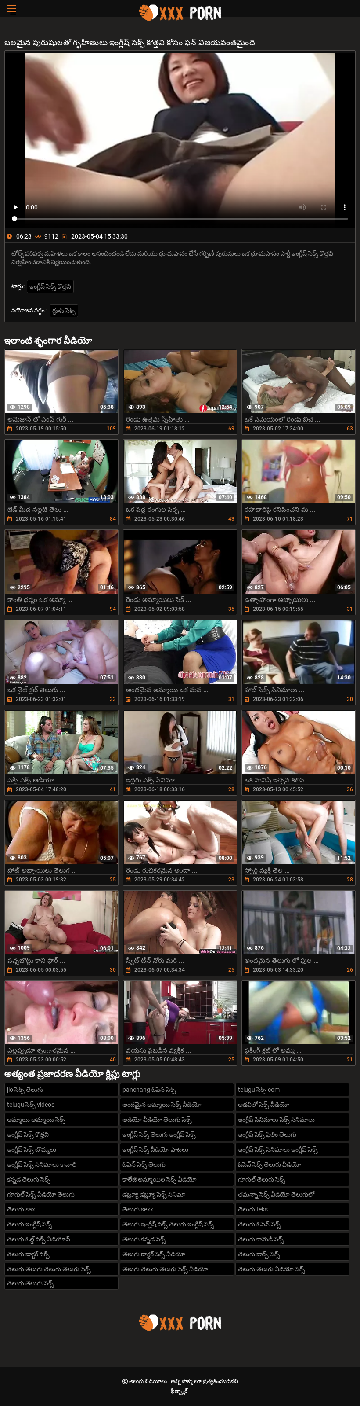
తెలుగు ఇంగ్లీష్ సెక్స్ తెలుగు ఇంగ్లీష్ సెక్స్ (168, 1224)
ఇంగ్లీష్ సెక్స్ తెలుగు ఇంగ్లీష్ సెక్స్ (159, 1134)
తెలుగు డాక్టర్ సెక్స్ (28, 1254)
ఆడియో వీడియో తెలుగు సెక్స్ (157, 1119)
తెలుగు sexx (137, 1209)
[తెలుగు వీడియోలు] (180, 19)
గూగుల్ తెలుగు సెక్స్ (261, 1179)
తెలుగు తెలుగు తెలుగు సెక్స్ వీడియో (165, 1269)
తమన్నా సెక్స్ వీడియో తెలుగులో (276, 1194)
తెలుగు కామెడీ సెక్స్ (261, 1239)
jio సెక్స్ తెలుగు (25, 1089)
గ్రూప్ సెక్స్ (64, 310)
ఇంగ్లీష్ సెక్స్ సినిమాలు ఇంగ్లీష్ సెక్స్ (278, 1149)
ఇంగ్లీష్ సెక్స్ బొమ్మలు (31, 1149)
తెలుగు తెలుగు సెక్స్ (30, 1283)
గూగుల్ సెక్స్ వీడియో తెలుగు (41, 1194)
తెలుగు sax (21, 1209)
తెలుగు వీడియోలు (148, 1381)
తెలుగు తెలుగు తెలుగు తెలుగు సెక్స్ (49, 1269)
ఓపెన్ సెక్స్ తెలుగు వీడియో (269, 1164)
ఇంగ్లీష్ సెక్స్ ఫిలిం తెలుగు (267, 1134)
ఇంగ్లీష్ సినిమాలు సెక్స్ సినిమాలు (276, 1119)
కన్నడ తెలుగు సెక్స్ (28, 1179)
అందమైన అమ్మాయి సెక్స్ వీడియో (162, 1104)
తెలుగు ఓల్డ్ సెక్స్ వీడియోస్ (38, 1239)
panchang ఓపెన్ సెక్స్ (149, 1089)
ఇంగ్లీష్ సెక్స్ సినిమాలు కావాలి (41, 1164)
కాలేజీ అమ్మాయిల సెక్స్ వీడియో (159, 1179)
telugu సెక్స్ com (259, 1089)
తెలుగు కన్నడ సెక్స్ (144, 1239)
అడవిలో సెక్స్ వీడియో (263, 1104)
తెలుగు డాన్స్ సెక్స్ (259, 1254)
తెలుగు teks (253, 1209)
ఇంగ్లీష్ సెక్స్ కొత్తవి (50, 286)
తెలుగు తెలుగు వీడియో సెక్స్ (271, 1269)
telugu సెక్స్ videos (30, 1104)
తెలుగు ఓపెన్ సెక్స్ (259, 1224)
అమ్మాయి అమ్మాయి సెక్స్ (36, 1119)
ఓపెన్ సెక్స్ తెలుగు (144, 1164)
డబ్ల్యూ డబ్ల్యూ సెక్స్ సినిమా (153, 1194)
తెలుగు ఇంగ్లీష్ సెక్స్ (29, 1224)
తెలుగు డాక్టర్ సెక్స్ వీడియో (153, 1254)
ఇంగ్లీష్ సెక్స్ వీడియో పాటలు (155, 1149)
